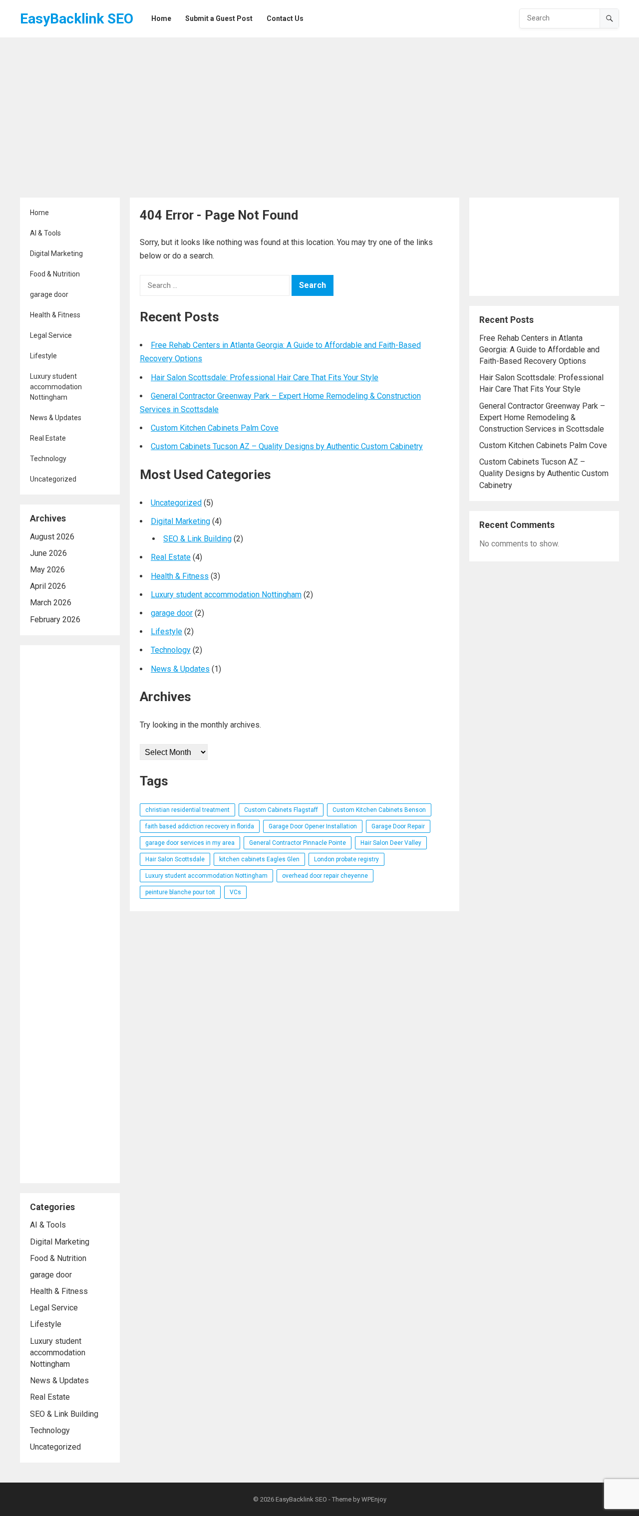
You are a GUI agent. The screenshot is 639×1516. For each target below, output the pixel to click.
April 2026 (48, 586)
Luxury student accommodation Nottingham (56, 386)
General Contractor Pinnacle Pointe (297, 842)
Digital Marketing (56, 253)
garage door (49, 294)
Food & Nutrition (55, 274)
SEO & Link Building (64, 1414)
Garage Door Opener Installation (313, 826)
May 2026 (47, 569)
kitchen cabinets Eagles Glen (259, 859)
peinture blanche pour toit (180, 892)
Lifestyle (43, 356)
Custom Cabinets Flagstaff (281, 809)
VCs (235, 892)
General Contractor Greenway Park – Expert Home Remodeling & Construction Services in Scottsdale (542, 417)
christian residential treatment (187, 809)
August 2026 (52, 536)
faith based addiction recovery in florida (199, 826)
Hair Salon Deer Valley (390, 842)
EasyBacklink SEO (76, 18)
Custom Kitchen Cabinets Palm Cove (215, 428)
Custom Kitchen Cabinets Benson (379, 809)
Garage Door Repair (398, 826)
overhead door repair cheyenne (325, 875)
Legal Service (51, 335)
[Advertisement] (319, 118)
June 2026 (48, 553)
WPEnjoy (373, 1499)
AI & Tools (45, 233)
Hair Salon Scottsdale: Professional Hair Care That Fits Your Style (264, 377)
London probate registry (346, 859)
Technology (48, 459)
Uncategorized (53, 479)
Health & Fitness (55, 315)
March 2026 (50, 602)
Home (39, 213)
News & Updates (55, 418)
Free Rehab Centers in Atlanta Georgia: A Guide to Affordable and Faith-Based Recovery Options (539, 349)
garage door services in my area (190, 842)
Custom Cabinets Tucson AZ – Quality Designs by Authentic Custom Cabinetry (287, 446)
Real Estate (48, 438)
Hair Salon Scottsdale (175, 859)
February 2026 (55, 619)
